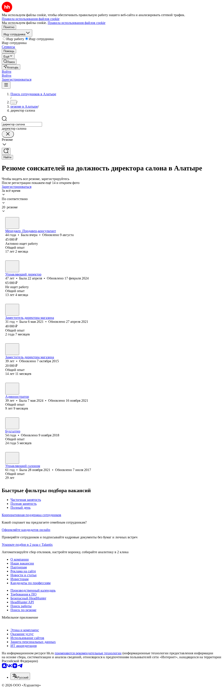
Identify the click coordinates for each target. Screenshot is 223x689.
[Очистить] (8, 134)
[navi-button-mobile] (6, 85)
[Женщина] (12, 223)
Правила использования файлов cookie (76, 23)
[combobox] (22, 124)
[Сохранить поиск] (6, 151)
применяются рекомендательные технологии (88, 653)
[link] (9, 61)
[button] (6, 71)
